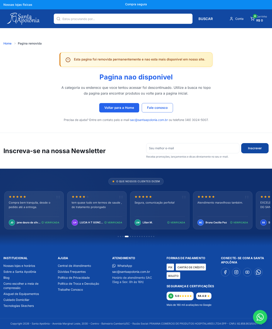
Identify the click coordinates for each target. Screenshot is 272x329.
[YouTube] (247, 272)
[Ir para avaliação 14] (151, 236)
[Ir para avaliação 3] (122, 236)
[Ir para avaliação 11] (144, 236)
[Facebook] (225, 272)
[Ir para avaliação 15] (153, 236)
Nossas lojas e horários (19, 265)
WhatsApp (124, 265)
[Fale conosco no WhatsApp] (260, 317)
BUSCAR (205, 19)
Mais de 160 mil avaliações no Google (189, 304)
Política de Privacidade (74, 277)
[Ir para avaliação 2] (120, 236)
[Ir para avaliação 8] (137, 236)
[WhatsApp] (258, 272)
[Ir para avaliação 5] (130, 236)
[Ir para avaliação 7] (135, 236)
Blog (6, 277)
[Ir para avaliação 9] (139, 236)
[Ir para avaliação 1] (118, 236)
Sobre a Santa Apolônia (19, 271)
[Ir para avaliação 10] (142, 236)
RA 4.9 (202, 295)
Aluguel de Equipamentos (21, 294)
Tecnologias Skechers (18, 305)
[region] (136, 210)
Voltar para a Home (119, 108)
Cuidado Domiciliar (16, 300)
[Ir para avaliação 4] (127, 236)
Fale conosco (157, 108)
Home (7, 43)
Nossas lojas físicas (17, 4)
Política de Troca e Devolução (78, 283)
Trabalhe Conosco (70, 289)
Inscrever (255, 148)
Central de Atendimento (74, 265)
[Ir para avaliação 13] (149, 236)
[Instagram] (236, 272)
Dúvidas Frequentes (72, 271)
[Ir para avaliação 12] (146, 236)
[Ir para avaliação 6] (132, 236)
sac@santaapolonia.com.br (149, 120)
